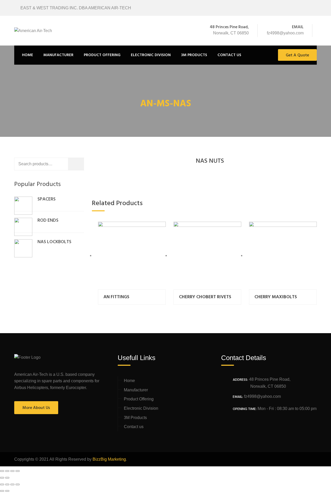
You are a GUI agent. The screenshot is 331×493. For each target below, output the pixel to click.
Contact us (229, 55)
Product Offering (102, 55)
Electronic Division (151, 55)
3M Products (194, 55)
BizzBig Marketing (109, 459)
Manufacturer (58, 55)
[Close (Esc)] (2, 471)
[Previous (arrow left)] (2, 478)
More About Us (36, 408)
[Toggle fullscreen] (12, 471)
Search (82, 164)
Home (27, 55)
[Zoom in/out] (18, 471)
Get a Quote (297, 55)
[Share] (7, 471)
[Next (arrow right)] (7, 478)
